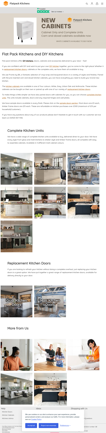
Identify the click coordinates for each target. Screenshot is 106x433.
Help (3, 408)
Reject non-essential (48, 425)
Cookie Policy (36, 419)
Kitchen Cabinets (8, 415)
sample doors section (69, 103)
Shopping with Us (79, 408)
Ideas (38, 408)
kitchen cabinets (13, 86)
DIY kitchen (54, 66)
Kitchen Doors (7, 412)
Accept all (31, 425)
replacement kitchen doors (15, 69)
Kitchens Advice (7, 418)
